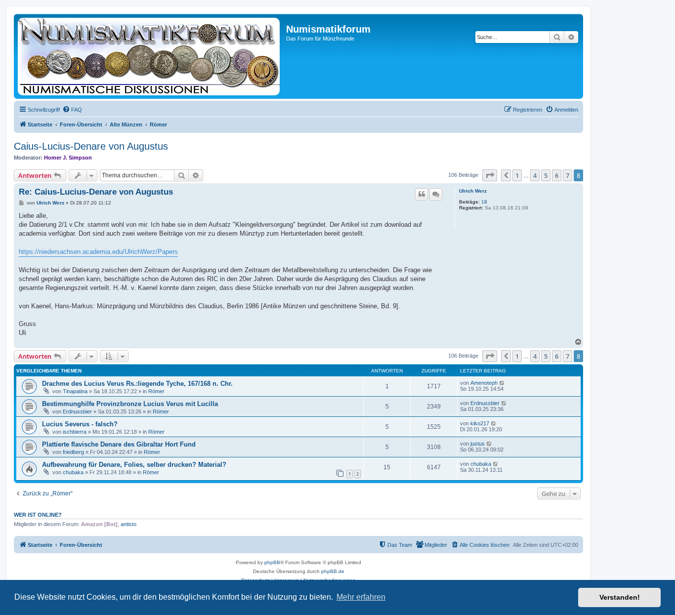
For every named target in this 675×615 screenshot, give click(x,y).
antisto (128, 524)
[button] (489, 175)
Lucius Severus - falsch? (80, 424)
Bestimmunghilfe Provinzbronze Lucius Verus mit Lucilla (130, 404)
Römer (156, 391)
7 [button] (567, 175)
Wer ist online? (38, 515)
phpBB (272, 562)
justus (477, 444)
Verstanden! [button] (619, 597)
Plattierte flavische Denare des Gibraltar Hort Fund (119, 444)
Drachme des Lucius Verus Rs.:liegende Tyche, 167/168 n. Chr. (137, 383)
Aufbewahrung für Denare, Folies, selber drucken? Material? (134, 464)
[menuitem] (72, 110)
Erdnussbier (77, 411)
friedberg (73, 452)
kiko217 (479, 423)
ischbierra (74, 432)
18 (484, 202)
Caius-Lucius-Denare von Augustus (91, 146)
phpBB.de (332, 571)
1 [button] (517, 175)
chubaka (73, 472)
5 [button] (546, 175)
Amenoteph (484, 383)
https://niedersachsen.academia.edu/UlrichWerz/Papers (98, 251)
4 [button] (535, 175)
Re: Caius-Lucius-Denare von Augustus (96, 192)
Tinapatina (75, 391)
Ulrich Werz (473, 191)
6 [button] (556, 175)
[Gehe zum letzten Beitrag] (502, 383)
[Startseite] (151, 56)
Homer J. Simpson (68, 158)
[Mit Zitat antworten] (421, 194)
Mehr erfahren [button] (361, 597)
